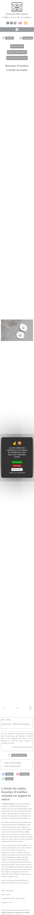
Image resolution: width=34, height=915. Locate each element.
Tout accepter (17, 462)
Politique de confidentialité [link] (17, 472)
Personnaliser (17, 469)
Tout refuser (17, 466)
